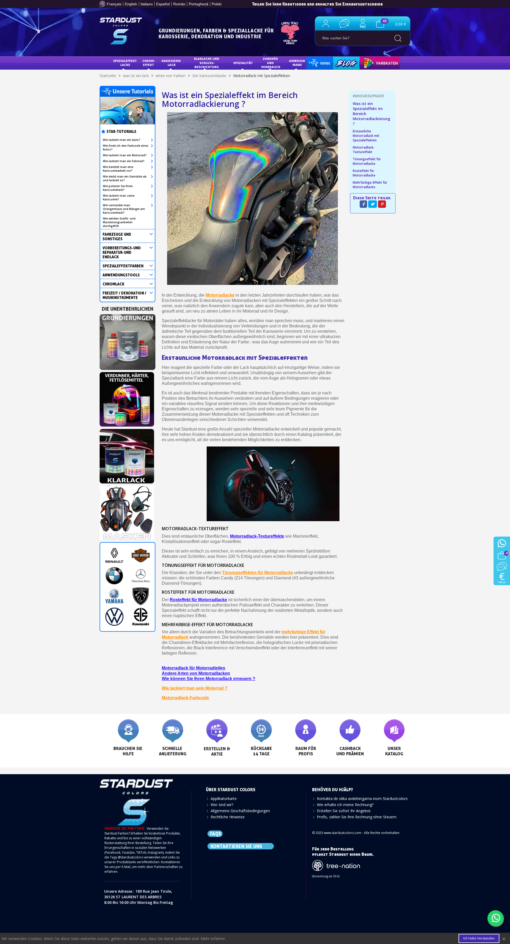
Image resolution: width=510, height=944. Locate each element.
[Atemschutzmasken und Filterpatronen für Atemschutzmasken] (127, 511)
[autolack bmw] (114, 576)
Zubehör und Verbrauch (270, 63)
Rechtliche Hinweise (228, 816)
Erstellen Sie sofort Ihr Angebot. (344, 810)
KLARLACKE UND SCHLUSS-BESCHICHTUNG (207, 63)
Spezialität (243, 63)
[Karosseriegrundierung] (127, 340)
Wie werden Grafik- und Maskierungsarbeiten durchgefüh (119, 222)
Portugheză (198, 4)
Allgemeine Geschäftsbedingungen (240, 810)
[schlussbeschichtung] (127, 454)
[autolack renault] (114, 555)
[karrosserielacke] (127, 397)
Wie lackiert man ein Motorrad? (125, 155)
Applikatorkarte (224, 798)
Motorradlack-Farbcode (185, 698)
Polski (217, 4)
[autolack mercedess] (140, 576)
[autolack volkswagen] (114, 617)
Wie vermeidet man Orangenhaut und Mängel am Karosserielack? (124, 208)
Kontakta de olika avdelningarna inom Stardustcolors (362, 798)
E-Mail (126, 867)
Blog (341, 63)
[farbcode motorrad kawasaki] (140, 617)
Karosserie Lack (172, 63)
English (131, 4)
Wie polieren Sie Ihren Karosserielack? (118, 188)
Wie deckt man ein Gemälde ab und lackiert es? (125, 178)
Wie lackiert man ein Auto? (121, 140)
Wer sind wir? (222, 804)
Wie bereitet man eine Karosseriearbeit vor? (118, 168)
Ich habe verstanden (479, 938)
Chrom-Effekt (148, 63)
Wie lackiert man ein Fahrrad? (123, 161)
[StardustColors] (121, 31)
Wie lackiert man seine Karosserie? (118, 197)
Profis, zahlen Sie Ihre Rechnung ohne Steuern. (357, 816)
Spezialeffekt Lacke (125, 63)
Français (114, 4)
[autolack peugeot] (140, 596)
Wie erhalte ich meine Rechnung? (345, 804)
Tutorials (319, 63)
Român (179, 4)
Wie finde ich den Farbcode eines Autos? (125, 147)
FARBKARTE (372, 63)
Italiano (147, 4)
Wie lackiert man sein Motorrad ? (194, 688)
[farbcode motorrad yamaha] (114, 596)
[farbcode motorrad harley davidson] (140, 555)
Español (163, 4)
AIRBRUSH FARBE (297, 63)
